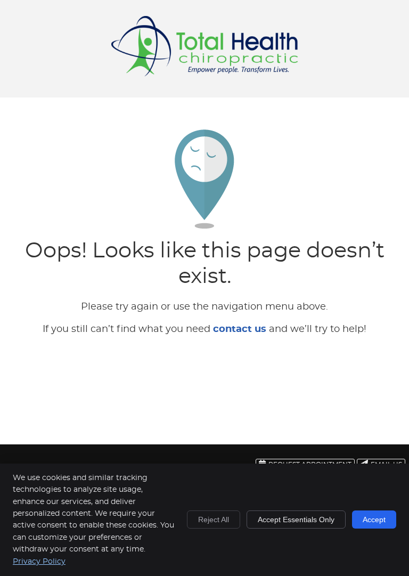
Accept (374, 519)
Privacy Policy (39, 561)
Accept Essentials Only (296, 519)
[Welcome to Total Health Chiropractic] (204, 74)
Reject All (213, 519)
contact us (239, 329)
